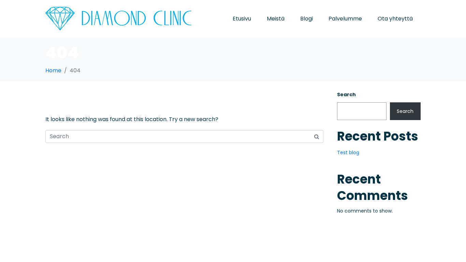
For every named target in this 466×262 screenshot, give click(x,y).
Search (346, 94)
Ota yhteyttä (395, 19)
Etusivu (242, 19)
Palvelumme (345, 19)
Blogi (306, 19)
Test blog (348, 152)
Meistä (276, 19)
